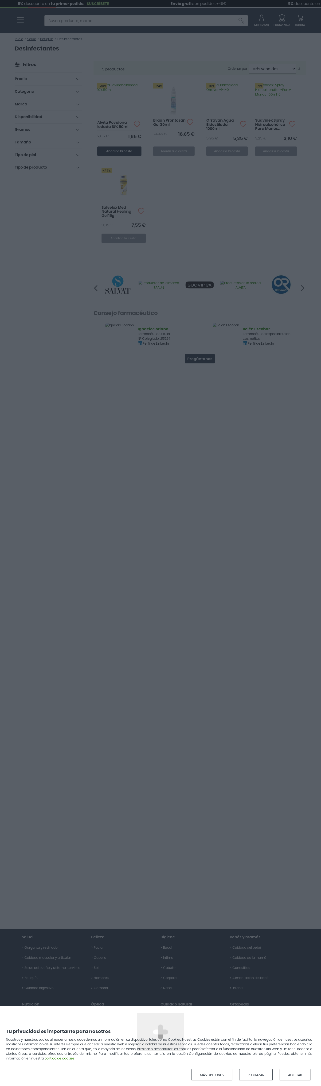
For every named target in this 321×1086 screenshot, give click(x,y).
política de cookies (59, 1058)
